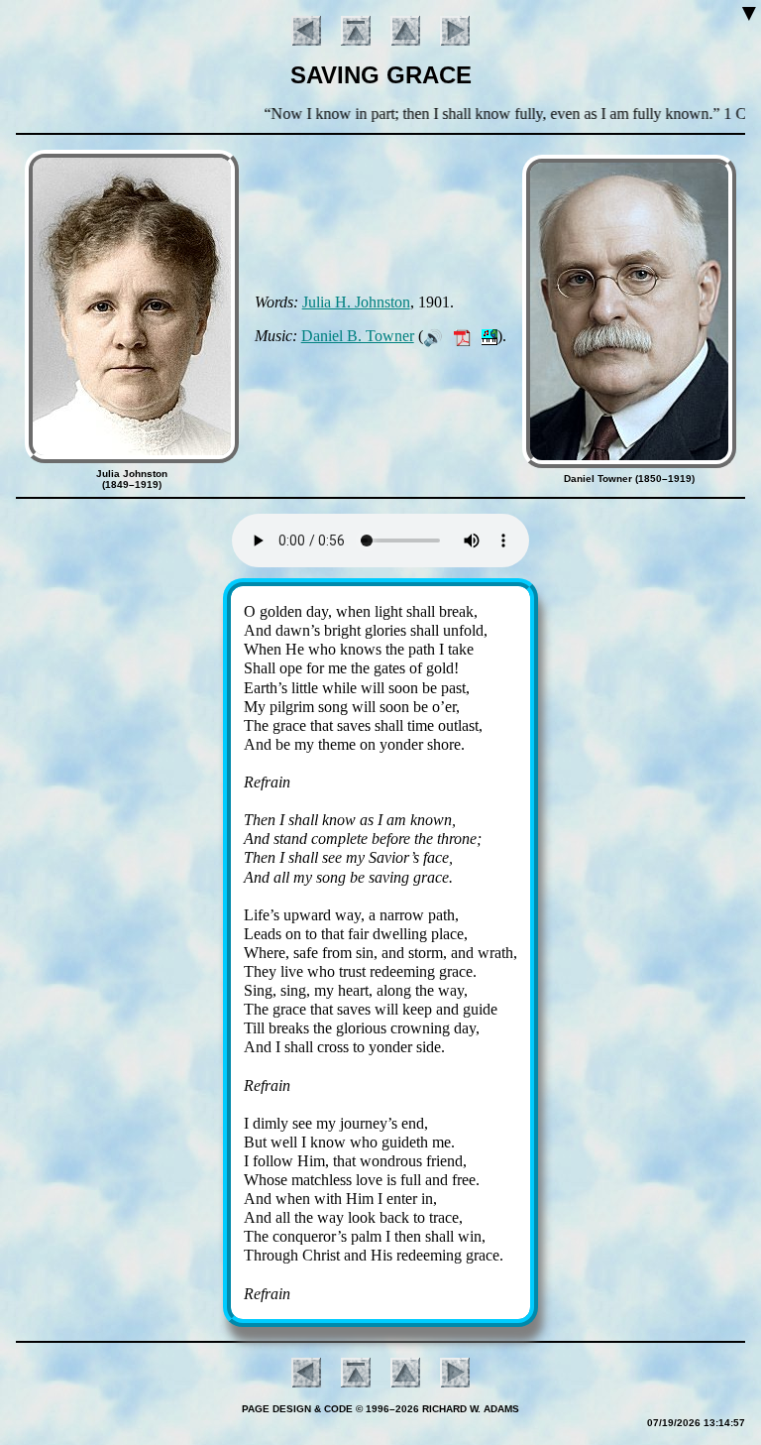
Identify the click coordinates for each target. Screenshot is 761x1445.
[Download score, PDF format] (462, 335)
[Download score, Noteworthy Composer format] (489, 335)
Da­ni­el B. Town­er (357, 335)
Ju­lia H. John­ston (356, 302)
